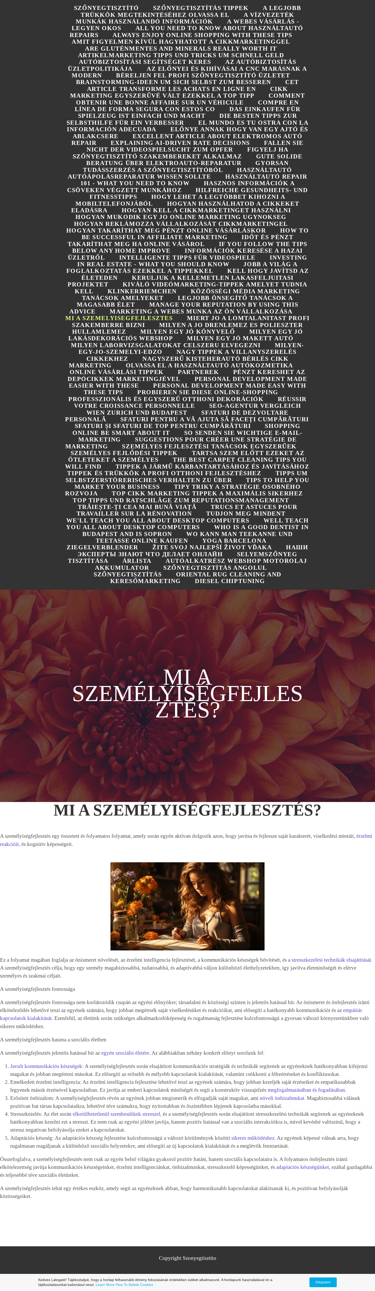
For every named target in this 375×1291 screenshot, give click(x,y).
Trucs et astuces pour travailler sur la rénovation (187, 510)
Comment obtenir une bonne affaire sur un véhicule (190, 99)
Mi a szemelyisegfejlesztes (119, 318)
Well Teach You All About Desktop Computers (187, 523)
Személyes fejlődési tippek (124, 453)
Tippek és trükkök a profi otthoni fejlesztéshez (164, 473)
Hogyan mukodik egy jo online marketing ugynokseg (181, 217)
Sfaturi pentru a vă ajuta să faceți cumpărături (214, 419)
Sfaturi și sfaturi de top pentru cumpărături (163, 426)
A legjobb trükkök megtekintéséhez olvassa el (191, 11)
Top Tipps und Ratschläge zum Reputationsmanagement (181, 500)
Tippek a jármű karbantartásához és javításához (212, 466)
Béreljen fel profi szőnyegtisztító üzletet (203, 75)
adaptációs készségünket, (303, 1167)
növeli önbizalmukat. (283, 1098)
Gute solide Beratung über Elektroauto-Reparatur (194, 159)
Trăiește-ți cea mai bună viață (137, 507)
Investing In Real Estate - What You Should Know (192, 260)
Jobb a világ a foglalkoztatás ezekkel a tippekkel (182, 267)
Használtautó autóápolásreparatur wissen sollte (180, 173)
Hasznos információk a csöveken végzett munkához (181, 186)
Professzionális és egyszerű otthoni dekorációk (166, 399)
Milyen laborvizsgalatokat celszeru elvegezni (165, 345)
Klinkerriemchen (142, 291)
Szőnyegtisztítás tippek (201, 8)
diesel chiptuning (230, 581)
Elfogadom (323, 1282)
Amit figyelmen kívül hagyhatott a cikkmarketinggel (181, 41)
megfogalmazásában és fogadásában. (307, 1090)
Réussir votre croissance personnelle (190, 402)
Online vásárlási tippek (117, 372)
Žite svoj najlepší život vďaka (212, 547)
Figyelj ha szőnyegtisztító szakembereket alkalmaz (181, 152)
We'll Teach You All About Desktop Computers (157, 520)
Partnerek (198, 372)
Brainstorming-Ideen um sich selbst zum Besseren (173, 82)
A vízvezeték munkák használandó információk (185, 18)
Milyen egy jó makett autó (240, 338)
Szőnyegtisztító (106, 8)
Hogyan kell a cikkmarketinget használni (206, 210)
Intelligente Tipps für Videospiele (187, 257)
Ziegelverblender (102, 547)
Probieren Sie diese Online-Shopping (207, 392)
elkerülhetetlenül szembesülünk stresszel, (117, 1114)
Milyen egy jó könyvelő (187, 331)
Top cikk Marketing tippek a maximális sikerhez (207, 493)
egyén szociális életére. (126, 1053)
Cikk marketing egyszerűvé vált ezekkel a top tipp (179, 92)
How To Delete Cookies (134, 1285)
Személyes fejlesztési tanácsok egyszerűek (209, 446)
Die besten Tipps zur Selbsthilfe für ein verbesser (182, 119)
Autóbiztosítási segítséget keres (145, 62)
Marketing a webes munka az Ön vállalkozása (201, 311)
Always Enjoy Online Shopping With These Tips (202, 35)
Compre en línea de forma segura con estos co (187, 105)
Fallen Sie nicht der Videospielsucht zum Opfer (195, 146)
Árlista (137, 560)
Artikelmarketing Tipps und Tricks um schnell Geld (181, 55)
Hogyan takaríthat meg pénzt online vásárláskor (166, 230)
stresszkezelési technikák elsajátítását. (332, 960)
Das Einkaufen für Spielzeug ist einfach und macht (189, 112)
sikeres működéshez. (253, 1138)
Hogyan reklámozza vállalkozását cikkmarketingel (181, 223)
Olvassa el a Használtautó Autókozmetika (209, 365)
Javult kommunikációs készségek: (47, 1066)
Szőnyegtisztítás (128, 574)
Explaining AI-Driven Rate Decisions (180, 142)
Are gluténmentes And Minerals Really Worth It (181, 48)
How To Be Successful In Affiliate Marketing (195, 233)
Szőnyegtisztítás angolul (215, 567)
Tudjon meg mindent (246, 513)
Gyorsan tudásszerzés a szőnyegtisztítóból (186, 166)
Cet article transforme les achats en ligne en (193, 85)
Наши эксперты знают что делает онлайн (193, 550)
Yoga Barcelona (234, 540)
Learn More (105, 1285)
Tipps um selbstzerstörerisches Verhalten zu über (187, 476)
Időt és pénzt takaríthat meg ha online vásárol (180, 240)
